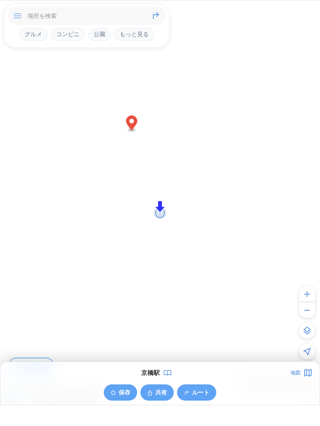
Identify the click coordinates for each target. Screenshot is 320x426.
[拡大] (307, 294)
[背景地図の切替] (307, 331)
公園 (99, 34)
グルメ (33, 34)
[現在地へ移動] (307, 351)
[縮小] (307, 310)
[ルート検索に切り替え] (155, 15)
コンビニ (68, 34)
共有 (161, 392)
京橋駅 (150, 372)
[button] (132, 124)
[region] (160, 213)
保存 (124, 392)
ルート (201, 392)
